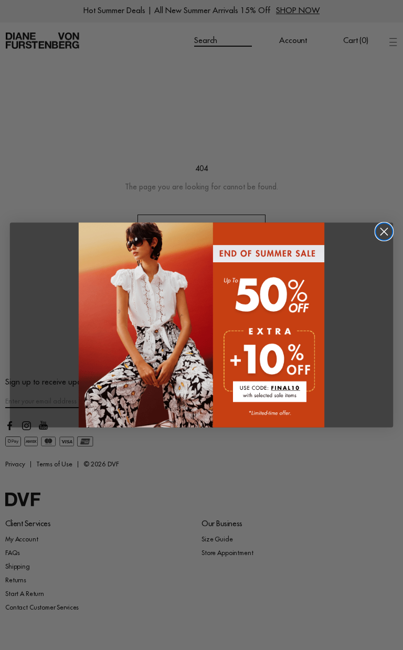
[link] (201, 324)
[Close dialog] (384, 231)
